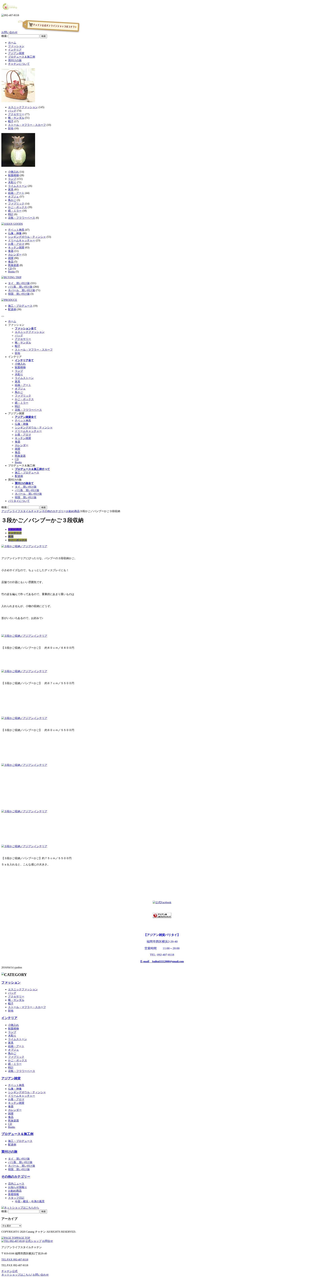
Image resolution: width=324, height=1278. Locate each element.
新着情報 (13, 1194)
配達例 (12, 309)
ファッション (16, 46)
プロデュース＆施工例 (21, 56)
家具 (11, 189)
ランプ (12, 178)
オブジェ (13, 196)
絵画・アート (16, 193)
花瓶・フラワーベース (21, 217)
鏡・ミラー (15, 210)
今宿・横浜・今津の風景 (30, 1201)
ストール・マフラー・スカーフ (27, 124)
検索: (4, 36)
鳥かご (12, 200)
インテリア (15, 49)
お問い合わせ (9, 32)
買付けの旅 (15, 60)
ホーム (12, 42)
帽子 (11, 121)
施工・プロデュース (20, 305)
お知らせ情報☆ (17, 1187)
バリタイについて (19, 500)
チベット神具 (16, 229)
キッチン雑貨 (16, 247)
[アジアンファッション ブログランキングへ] (162, 917)
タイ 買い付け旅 (19, 283)
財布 (11, 128)
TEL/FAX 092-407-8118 (14, 1259)
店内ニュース (16, 1183)
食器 (11, 251)
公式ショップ (33, 1241)
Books (11, 271)
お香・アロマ (16, 243)
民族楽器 (13, 265)
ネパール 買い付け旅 (21, 290)
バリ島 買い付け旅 (20, 286)
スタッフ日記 (16, 1197)
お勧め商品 (15, 529)
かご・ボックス (17, 207)
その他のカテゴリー (15, 1176)
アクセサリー (16, 114)
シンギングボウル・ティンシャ (27, 236)
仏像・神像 (15, 233)
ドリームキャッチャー (21, 240)
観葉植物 (13, 175)
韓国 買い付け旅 (19, 293)
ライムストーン (17, 185)
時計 (11, 214)
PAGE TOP (23, 1237)
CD (10, 268)
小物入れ (13, 171)
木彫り (12, 182)
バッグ (12, 110)
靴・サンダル (16, 117)
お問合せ (47, 1241)
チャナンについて (19, 63)
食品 (11, 261)
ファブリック (16, 203)
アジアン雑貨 (16, 53)
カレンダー (15, 254)
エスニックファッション (23, 107)
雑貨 (11, 258)
